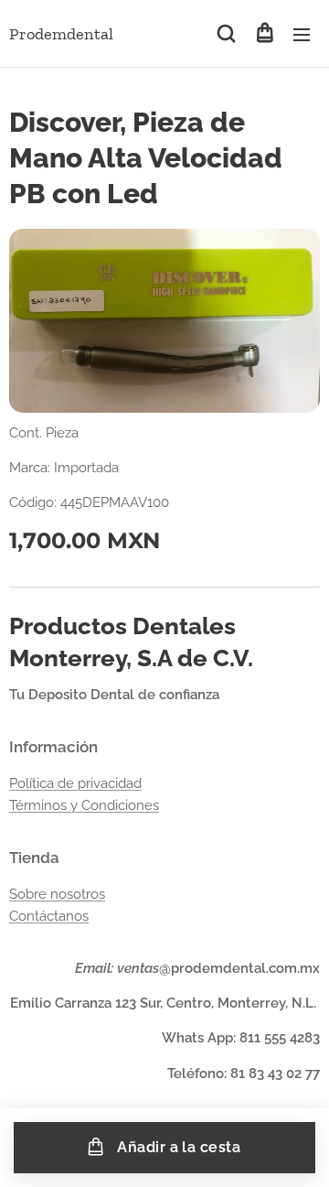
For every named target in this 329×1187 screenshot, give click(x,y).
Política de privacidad (75, 783)
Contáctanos (49, 916)
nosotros (77, 894)
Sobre (29, 894)
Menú (301, 34)
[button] (226, 34)
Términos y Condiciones (84, 805)
